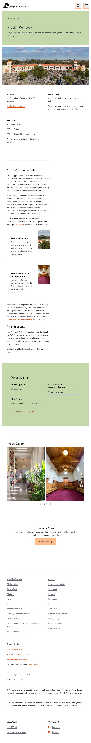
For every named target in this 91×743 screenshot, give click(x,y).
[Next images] (50, 504)
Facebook (56, 727)
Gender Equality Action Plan (18, 618)
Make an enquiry (45, 542)
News (9, 599)
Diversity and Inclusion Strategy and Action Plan (23, 625)
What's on (10, 594)
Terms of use (53, 608)
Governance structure (56, 584)
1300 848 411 (33, 664)
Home (10, 18)
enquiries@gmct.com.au (16, 732)
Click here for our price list (23, 411)
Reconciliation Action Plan (17, 631)
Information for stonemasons (18, 659)
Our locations (12, 589)
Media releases (54, 628)
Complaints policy (55, 623)
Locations (20, 18)
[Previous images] (40, 504)
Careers (51, 594)
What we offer (12, 584)
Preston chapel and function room (24, 403)
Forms (51, 603)
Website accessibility (15, 608)
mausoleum (20, 224)
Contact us (11, 603)
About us (51, 579)
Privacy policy (53, 618)
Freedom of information (57, 613)
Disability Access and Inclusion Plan (21, 613)
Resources (52, 599)
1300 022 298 (40, 319)
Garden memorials (55, 392)
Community (52, 589)
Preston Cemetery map (16, 106)
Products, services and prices (18, 654)
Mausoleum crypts (18, 389)
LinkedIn (55, 732)
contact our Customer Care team (19, 319)
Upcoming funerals (14, 579)
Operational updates (15, 649)
